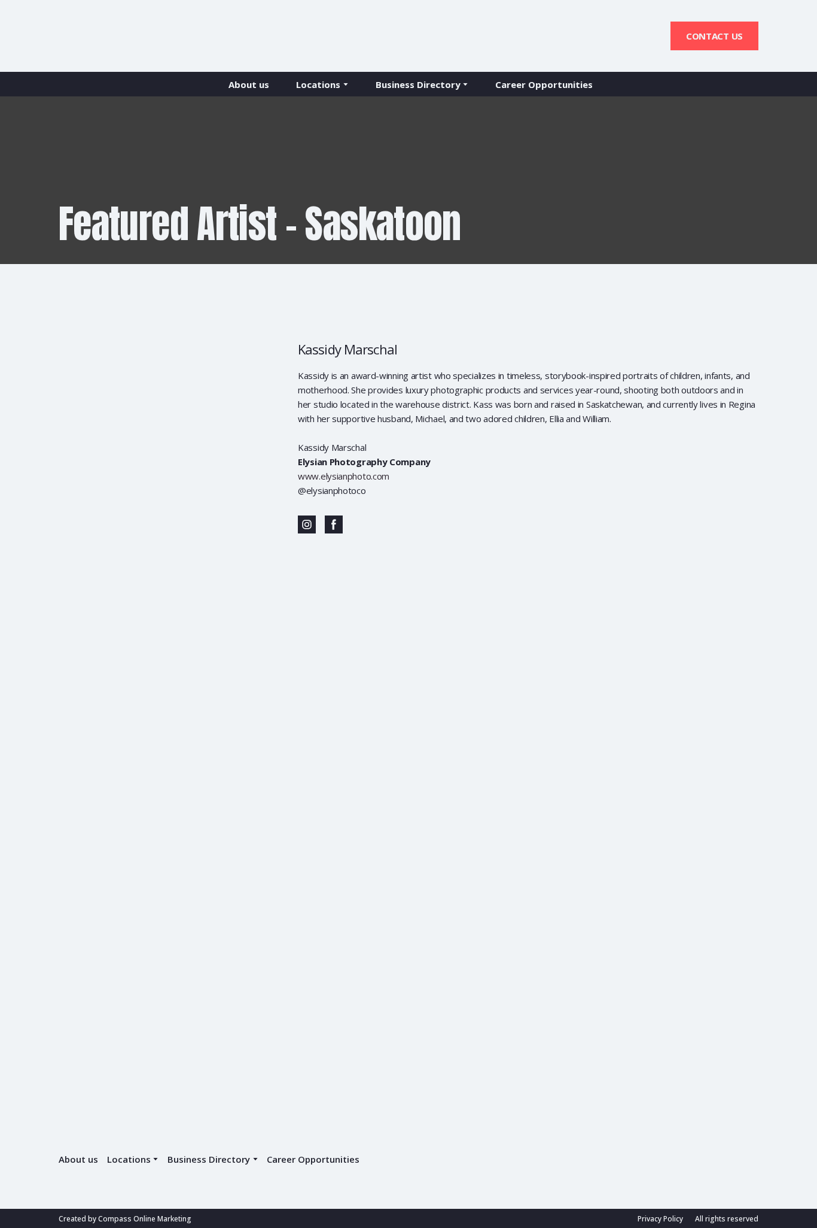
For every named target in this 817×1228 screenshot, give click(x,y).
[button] (714, 36)
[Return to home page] (110, 36)
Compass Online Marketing (144, 1219)
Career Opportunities (544, 84)
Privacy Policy (660, 1219)
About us (248, 84)
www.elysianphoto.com (343, 476)
